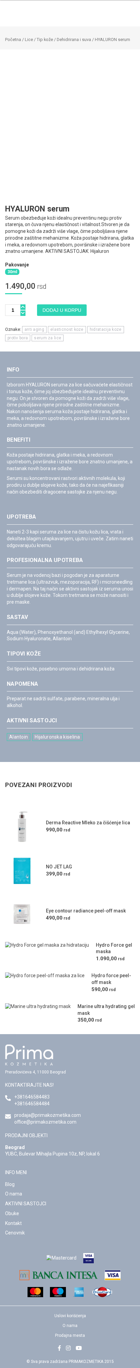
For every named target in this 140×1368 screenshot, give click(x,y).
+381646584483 (32, 1097)
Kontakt (13, 1223)
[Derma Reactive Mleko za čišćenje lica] (22, 827)
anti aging (34, 329)
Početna (13, 39)
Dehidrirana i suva (74, 39)
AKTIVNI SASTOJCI (25, 1203)
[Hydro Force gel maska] (47, 952)
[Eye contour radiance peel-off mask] (22, 915)
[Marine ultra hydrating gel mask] (38, 1013)
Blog (10, 1184)
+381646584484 (32, 1103)
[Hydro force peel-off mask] (45, 982)
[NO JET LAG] (22, 871)
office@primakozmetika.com (45, 1122)
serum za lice (47, 338)
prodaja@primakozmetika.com (47, 1115)
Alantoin (18, 737)
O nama (13, 1193)
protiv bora (17, 338)
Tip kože (45, 39)
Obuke (12, 1213)
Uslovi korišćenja (70, 1315)
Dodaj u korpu (61, 310)
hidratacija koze (106, 329)
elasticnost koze (67, 329)
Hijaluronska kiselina (57, 737)
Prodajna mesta (70, 1335)
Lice (29, 39)
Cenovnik (15, 1232)
